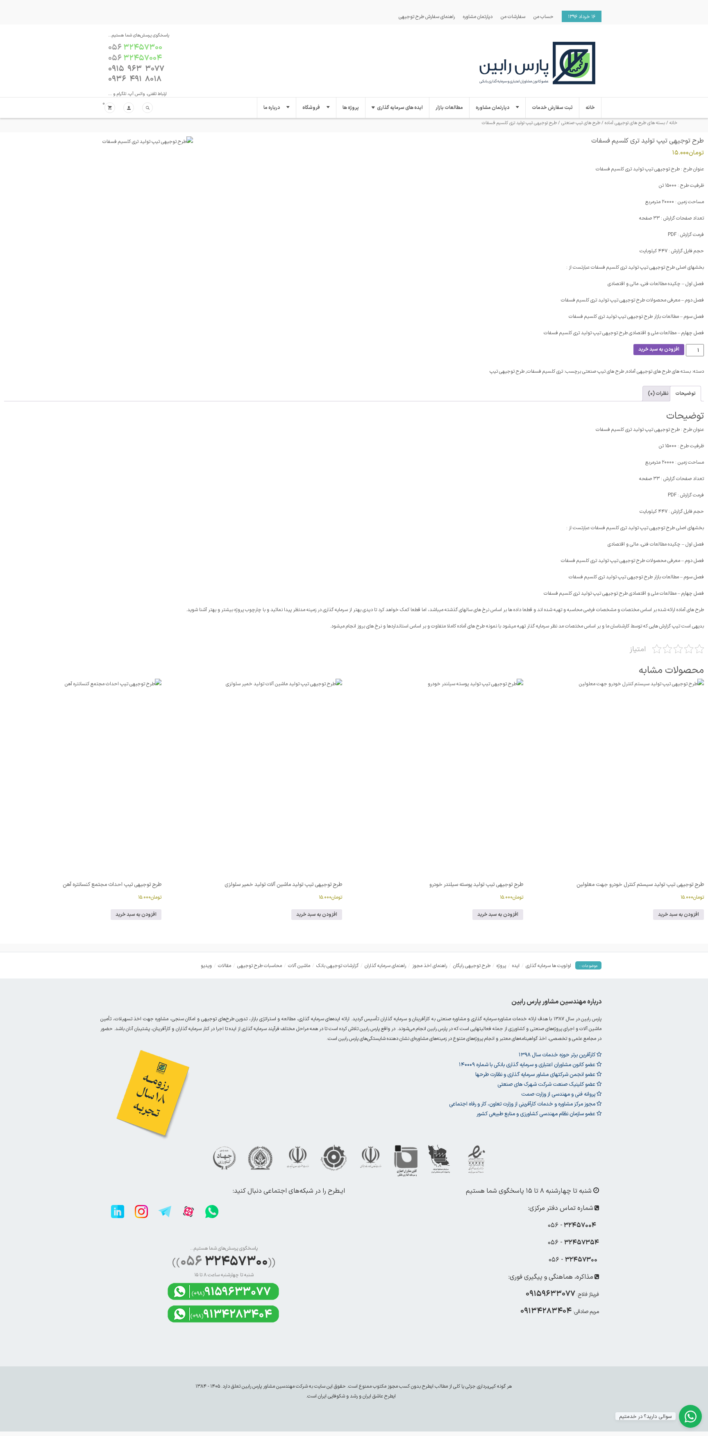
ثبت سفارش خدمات (552, 107)
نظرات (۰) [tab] (658, 393)
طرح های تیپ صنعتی (580, 122)
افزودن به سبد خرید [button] (678, 914)
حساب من (543, 16)
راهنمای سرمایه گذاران (385, 965)
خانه (590, 107)
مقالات (224, 965)
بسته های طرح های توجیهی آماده (635, 122)
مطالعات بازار (449, 107)
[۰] (109, 108)
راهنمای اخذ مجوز (429, 965)
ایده (516, 965)
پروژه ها (351, 107)
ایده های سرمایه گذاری (400, 107)
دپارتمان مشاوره (477, 16)
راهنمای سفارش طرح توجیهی (427, 16)
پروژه (501, 965)
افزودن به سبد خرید (658, 349)
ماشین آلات (299, 965)
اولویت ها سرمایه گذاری (548, 965)
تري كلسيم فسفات (545, 371)
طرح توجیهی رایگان (471, 965)
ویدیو (206, 965)
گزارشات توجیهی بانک (337, 965)
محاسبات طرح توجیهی (259, 965)
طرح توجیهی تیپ (507, 371)
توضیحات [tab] (685, 393)
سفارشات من (513, 16)
